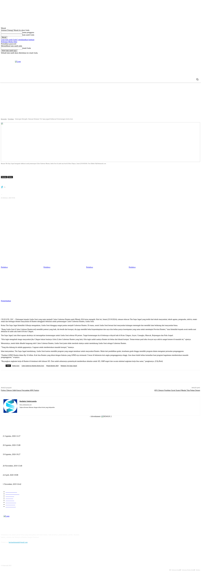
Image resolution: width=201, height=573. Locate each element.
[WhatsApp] (30, 376)
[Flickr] (15, 553)
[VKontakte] (27, 553)
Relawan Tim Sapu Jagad (69, 366)
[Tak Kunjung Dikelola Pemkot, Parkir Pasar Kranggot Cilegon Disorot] (149, 254)
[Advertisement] (100, 99)
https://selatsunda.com (26, 404)
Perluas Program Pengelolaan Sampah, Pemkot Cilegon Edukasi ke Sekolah (28, 450)
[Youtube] (198, 55)
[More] (126, 170)
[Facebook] (185, 55)
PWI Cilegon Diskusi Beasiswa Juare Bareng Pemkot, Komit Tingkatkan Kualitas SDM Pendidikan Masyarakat (39, 441)
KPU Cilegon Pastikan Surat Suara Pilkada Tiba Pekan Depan (177, 390)
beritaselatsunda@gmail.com (18, 542)
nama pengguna (28, 32)
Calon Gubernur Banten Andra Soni (33, 366)
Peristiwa (11, 119)
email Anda (26, 48)
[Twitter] (192, 55)
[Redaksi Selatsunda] (2, 187)
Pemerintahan (6, 301)
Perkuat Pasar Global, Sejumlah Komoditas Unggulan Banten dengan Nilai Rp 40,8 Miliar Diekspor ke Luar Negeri (41, 432)
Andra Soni (15, 366)
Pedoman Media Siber (9, 42)
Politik (10, 177)
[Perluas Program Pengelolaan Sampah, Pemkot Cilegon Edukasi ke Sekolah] (106, 254)
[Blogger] (3, 553)
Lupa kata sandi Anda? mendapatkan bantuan (17, 40)
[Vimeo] (195, 55)
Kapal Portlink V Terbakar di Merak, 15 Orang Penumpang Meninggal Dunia (28, 462)
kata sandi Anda (28, 35)
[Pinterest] (21, 376)
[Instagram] (189, 55)
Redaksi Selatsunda (13, 187)
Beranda (4, 119)
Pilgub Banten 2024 (52, 366)
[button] (197, 79)
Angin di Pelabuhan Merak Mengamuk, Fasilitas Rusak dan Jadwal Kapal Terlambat (30, 480)
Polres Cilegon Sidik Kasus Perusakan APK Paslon (20, 390)
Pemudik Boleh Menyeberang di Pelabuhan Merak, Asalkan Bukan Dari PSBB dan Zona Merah (34, 471)
